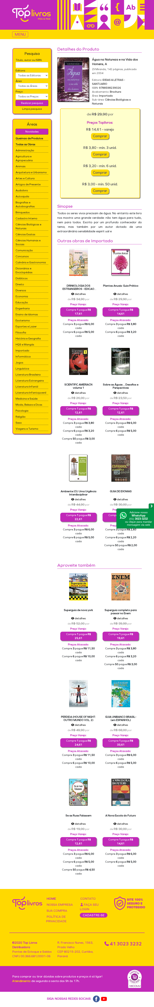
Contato (88, 898)
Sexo (19, 422)
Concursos (22, 256)
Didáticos (22, 278)
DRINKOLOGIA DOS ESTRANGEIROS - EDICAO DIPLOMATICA (78, 289)
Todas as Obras (25, 144)
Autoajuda (22, 196)
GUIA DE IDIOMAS (121, 491)
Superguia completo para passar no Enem (121, 612)
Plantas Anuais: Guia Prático (120, 285)
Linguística (22, 368)
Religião (21, 416)
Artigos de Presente (28, 184)
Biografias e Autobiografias (25, 204)
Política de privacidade (56, 919)
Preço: (19, 91)
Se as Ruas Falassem (78, 815)
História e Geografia (28, 338)
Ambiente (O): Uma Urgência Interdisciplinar (78, 493)
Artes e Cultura (25, 178)
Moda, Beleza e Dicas (29, 404)
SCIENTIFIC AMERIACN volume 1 (78, 386)
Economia (22, 296)
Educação (22, 302)
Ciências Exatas (25, 234)
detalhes (80, 294)
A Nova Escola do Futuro (120, 815)
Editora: (21, 70)
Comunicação (24, 250)
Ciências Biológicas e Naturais (28, 226)
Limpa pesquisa (32, 109)
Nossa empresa (60, 904)
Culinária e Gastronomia (31, 262)
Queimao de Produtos (29, 138)
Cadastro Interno (26, 218)
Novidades (32, 131)
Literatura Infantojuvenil (31, 392)
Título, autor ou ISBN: (29, 60)
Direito (20, 284)
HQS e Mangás (25, 344)
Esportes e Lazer (26, 326)
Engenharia (23, 308)
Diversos (21, 290)
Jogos (19, 362)
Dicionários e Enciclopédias (24, 270)
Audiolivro (22, 190)
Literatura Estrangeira (30, 380)
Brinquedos (23, 212)
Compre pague (78, 311)
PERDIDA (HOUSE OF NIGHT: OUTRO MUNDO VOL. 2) (78, 718)
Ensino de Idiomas (27, 314)
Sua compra (57, 910)
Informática (23, 356)
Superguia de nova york (78, 610)
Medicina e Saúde (27, 398)
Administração (25, 150)
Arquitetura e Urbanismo (31, 172)
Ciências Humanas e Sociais (28, 242)
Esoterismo (23, 320)
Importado (22, 350)
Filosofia (21, 332)
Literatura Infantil (27, 386)
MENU (20, 34)
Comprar (100, 136)
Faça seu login (89, 907)
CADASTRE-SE (93, 915)
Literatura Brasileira (28, 374)
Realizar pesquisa (32, 103)
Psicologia (22, 410)
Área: (19, 81)
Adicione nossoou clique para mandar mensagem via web (138, 518)
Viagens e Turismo (27, 428)
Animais (21, 166)
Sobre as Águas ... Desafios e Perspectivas (120, 386)
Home (51, 898)
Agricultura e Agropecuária (24, 158)
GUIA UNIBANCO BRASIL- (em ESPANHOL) (120, 718)
